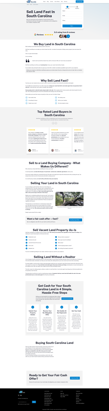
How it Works (57, 1)
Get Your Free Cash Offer (67, 298)
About (44, 1)
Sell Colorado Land (48, 403)
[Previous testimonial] (53, 123)
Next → (72, 26)
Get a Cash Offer (79, 393)
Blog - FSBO (63, 396)
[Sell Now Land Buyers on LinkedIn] (21, 395)
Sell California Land (48, 393)
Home (28, 4)
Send (34, 401)
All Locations (46, 404)
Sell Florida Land (47, 395)
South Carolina (39, 346)
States (31, 4)
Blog (48, 1)
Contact (51, 1)
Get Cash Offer (80, 1)
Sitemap (77, 401)
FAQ (62, 1)
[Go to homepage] (32, 1)
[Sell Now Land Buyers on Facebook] (18, 395)
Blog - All (62, 393)
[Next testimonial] (56, 123)
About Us (77, 395)
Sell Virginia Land (47, 401)
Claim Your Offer (75, 378)
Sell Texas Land (47, 396)
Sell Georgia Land (47, 398)
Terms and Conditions (80, 403)
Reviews (65, 1)
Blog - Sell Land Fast (64, 395)
